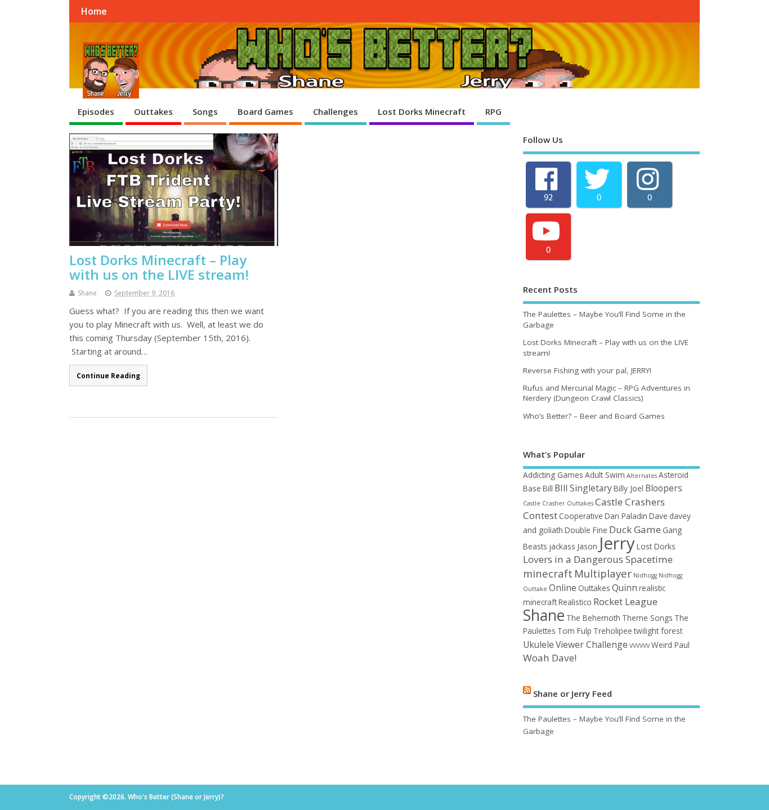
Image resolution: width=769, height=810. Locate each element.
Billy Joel (628, 488)
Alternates (642, 476)
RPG (493, 111)
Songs (205, 111)
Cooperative (581, 516)
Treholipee (612, 630)
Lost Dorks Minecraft (422, 111)
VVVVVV (639, 646)
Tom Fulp (574, 630)
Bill (548, 488)
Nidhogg (645, 575)
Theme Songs (647, 617)
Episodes (96, 111)
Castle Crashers (630, 501)
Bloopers (663, 488)
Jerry (617, 543)
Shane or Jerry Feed (572, 693)
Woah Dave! (549, 657)
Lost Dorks (656, 546)
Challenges (335, 111)
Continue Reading (108, 375)
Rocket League (625, 601)
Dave (658, 516)
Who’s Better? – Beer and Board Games (594, 416)
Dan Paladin (626, 516)
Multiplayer (603, 573)
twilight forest (658, 630)
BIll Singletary (583, 488)
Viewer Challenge (592, 644)
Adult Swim (605, 474)
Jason (587, 546)
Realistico (575, 602)
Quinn (624, 587)
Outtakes (153, 111)
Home (94, 11)
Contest (540, 515)
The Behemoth (593, 617)
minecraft (548, 573)
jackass (562, 546)
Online (562, 587)
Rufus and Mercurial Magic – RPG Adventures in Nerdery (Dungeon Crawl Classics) (606, 393)
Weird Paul (670, 644)
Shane (87, 293)
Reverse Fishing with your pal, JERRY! (587, 370)
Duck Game (635, 529)
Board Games (265, 111)
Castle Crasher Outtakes (558, 503)
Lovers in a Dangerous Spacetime (598, 559)
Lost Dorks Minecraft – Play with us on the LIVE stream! (159, 267)
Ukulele (538, 644)
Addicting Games (553, 474)
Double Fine (586, 530)
